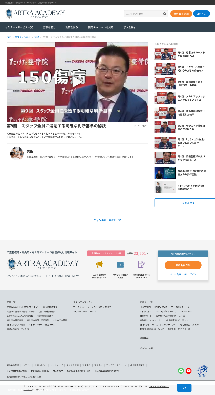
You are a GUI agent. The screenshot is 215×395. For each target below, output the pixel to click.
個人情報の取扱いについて (107, 370)
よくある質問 (73, 365)
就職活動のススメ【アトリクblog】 (23, 307)
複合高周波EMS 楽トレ (177, 320)
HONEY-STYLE (161, 307)
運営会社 (98, 365)
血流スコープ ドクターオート (181, 328)
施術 (30, 151)
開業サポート (146, 315)
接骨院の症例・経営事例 (38, 320)
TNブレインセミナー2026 (85, 311)
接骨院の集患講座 (45, 315)
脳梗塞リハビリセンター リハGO (170, 315)
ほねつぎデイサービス (166, 311)
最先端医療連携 (50, 307)
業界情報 (144, 338)
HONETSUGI (145, 307)
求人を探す (129, 27)
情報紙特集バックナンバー (19, 328)
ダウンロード (146, 348)
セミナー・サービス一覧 (19, 27)
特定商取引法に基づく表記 (79, 370)
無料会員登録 (13, 365)
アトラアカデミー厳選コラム (42, 324)
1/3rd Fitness (185, 311)
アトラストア (146, 311)
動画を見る (72, 27)
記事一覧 (11, 302)
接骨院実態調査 (137, 365)
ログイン (27, 365)
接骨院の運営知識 (15, 320)
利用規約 (86, 365)
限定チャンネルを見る (100, 27)
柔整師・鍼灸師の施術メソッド (21, 311)
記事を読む (49, 27)
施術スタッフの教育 (16, 324)
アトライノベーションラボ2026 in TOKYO (92, 307)
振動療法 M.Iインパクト (151, 320)
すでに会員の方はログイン (183, 274)
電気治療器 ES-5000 (190, 324)
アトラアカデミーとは (116, 365)
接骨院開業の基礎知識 (17, 370)
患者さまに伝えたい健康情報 (20, 315)
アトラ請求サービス (180, 307)
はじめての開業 (60, 320)
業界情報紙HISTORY (40, 370)
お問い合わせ (41, 365)
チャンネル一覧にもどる (107, 220)
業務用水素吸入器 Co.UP (152, 328)
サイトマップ (57, 365)
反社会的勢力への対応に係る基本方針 (24, 376)
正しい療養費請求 (47, 311)
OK (184, 387)
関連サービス (146, 302)
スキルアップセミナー (84, 302)
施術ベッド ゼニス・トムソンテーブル (158, 324)
